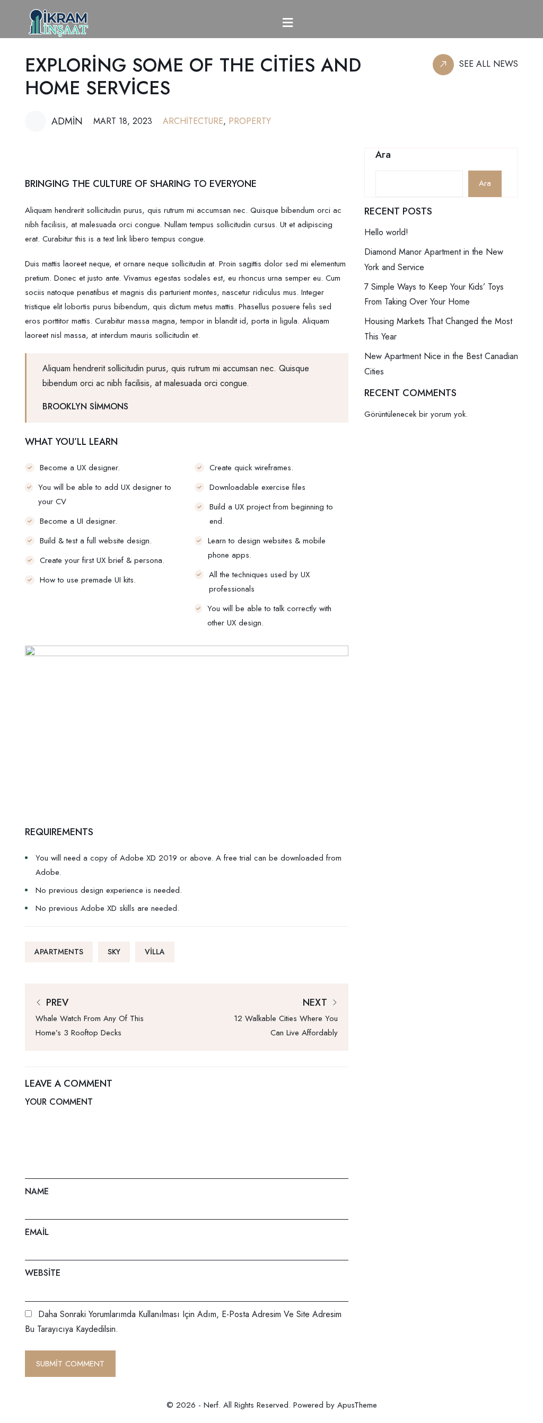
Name (37, 1191)
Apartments (58, 951)
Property (250, 121)
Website (42, 1273)
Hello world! (386, 232)
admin (67, 121)
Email (37, 1232)
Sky (114, 951)
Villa (155, 951)
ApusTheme (357, 1405)
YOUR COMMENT (59, 1102)
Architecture (193, 121)
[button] (287, 23)
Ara (383, 155)
